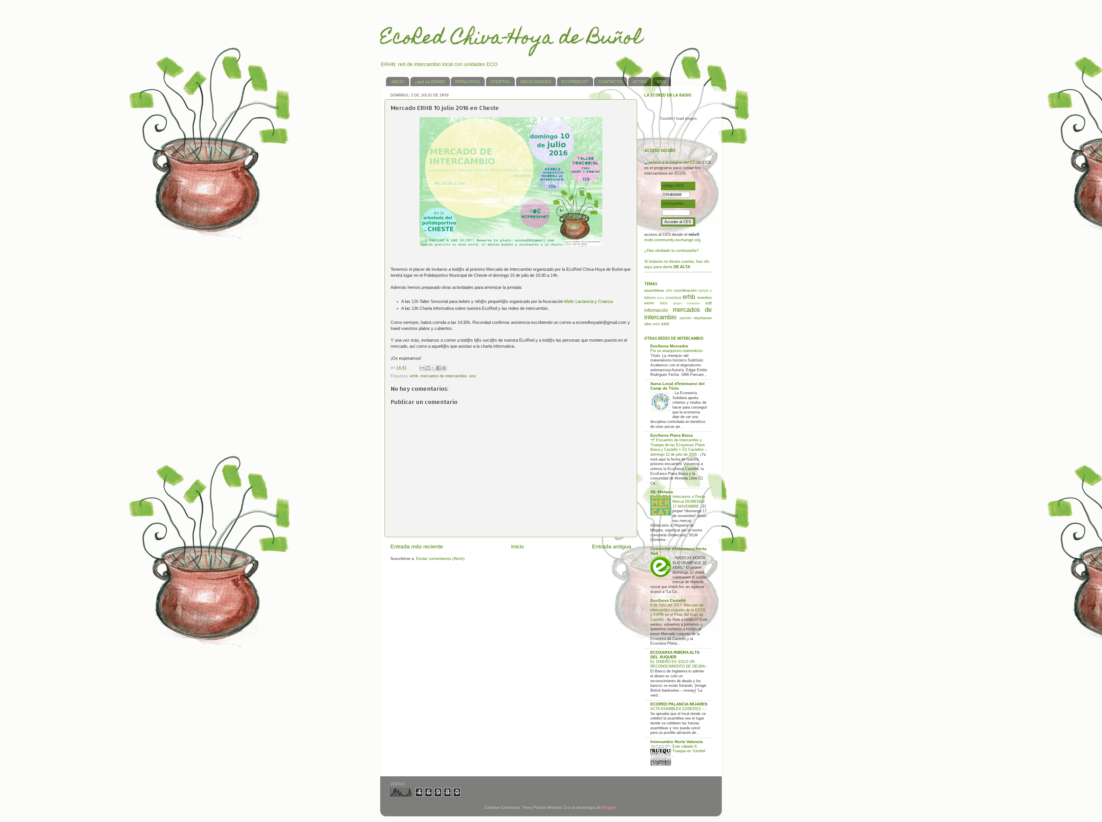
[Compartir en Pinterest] (444, 368)
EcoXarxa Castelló (668, 600)
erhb (414, 376)
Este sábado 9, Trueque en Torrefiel (688, 748)
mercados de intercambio (443, 376)
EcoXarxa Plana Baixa (671, 435)
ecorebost (673, 298)
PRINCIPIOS (467, 81)
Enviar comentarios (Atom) (440, 558)
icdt (708, 303)
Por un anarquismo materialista (676, 351)
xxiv (472, 376)
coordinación (685, 290)
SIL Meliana (661, 492)
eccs (660, 297)
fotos (664, 303)
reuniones (703, 318)
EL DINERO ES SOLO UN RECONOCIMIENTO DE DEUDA (678, 664)
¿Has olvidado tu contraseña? (671, 250)
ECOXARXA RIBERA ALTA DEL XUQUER (674, 654)
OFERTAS (500, 81)
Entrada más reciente (416, 547)
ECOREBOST (575, 81)
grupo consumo (686, 303)
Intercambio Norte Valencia (676, 742)
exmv (649, 303)
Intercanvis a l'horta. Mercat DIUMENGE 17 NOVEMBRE (689, 501)
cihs (669, 291)
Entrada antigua (611, 547)
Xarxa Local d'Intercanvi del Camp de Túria (677, 386)
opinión (685, 318)
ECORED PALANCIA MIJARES (678, 704)
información (656, 310)
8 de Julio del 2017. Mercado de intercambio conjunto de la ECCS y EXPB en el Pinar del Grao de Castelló (677, 612)
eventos (704, 297)
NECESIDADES (535, 81)
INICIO (398, 81)
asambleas (654, 290)
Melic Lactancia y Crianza (588, 301)
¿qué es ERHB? (430, 81)
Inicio (517, 547)
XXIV (661, 81)
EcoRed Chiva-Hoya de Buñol (511, 39)
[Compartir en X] (433, 368)
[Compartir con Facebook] (438, 368)
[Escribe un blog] (427, 368)
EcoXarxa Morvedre (669, 346)
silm (647, 324)
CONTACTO (610, 81)
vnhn (656, 324)
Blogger (609, 807)
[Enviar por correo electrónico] (422, 368)
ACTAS (640, 81)
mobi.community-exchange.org (672, 240)
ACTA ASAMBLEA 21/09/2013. (676, 709)
